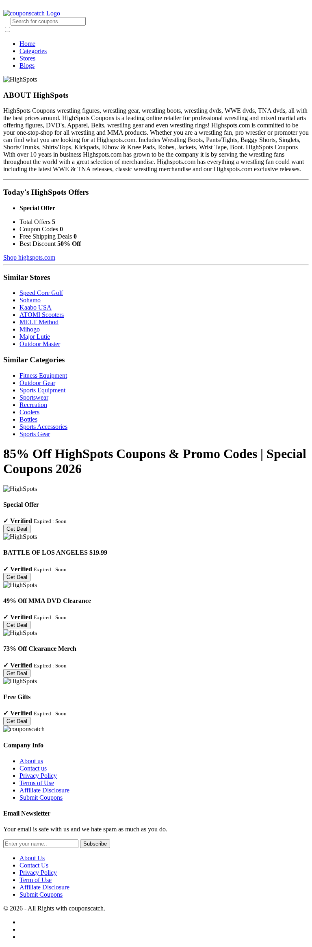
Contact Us (34, 865)
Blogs (27, 65)
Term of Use (36, 879)
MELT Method (39, 322)
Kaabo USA (36, 307)
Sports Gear (35, 433)
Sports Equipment (42, 390)
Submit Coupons (41, 797)
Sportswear (34, 397)
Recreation (33, 404)
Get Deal (16, 529)
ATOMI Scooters (42, 314)
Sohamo (30, 300)
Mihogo (30, 329)
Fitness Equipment (43, 375)
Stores (27, 58)
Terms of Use (37, 782)
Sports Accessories (43, 426)
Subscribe (95, 844)
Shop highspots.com (29, 257)
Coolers (29, 412)
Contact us (33, 768)
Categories (33, 50)
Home (27, 43)
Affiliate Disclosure (44, 790)
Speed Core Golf (41, 292)
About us (31, 761)
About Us (32, 857)
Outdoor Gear (37, 382)
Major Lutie (35, 336)
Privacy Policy (38, 775)
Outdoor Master (40, 343)
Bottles (28, 419)
